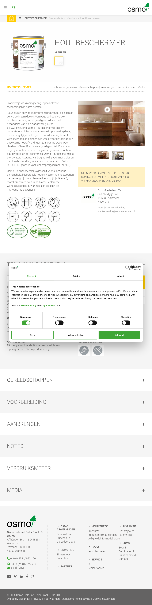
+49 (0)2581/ (23, 558)
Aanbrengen (108, 87)
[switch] (59, 322)
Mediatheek (99, 526)
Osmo (126, 542)
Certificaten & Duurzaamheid (127, 553)
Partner (66, 566)
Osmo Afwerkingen (66, 528)
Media (141, 87)
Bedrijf (122, 547)
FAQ (90, 564)
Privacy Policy (28, 305)
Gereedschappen (89, 87)
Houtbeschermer (90, 18)
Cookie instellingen (104, 598)
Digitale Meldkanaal (18, 598)
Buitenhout (63, 558)
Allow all (119, 335)
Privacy (37, 598)
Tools (95, 546)
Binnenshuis (56, 18)
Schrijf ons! (17, 567)
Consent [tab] (31, 276)
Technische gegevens (64, 87)
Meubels (72, 18)
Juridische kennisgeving (76, 598)
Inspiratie (129, 526)
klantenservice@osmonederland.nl (116, 211)
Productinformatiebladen (102, 534)
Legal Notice (48, 305)
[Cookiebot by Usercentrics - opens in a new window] (128, 267)
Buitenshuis (63, 537)
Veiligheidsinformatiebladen (104, 538)
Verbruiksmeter (126, 87)
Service (96, 559)
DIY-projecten (126, 531)
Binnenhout (63, 554)
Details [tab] (76, 276)
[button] (33, 18)
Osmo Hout (68, 549)
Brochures (93, 531)
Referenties (125, 534)
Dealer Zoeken (96, 567)
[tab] (76, 380)
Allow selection (76, 335)
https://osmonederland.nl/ (111, 207)
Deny (32, 335)
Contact (123, 558)
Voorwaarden (52, 598)
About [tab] (120, 276)
